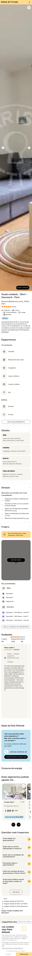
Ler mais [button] (14, 510)
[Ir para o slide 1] (13, 796)
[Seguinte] (29, 147)
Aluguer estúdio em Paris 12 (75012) (15, 904)
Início (5, 899)
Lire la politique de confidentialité (12, 948)
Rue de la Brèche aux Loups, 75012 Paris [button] (15, 302)
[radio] (5, 650)
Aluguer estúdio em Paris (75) (13, 901)
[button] (16, 339)
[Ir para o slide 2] (15, 796)
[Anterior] (2, 147)
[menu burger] (29, 2)
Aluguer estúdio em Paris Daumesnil (16, 906)
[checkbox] (29, 7)
